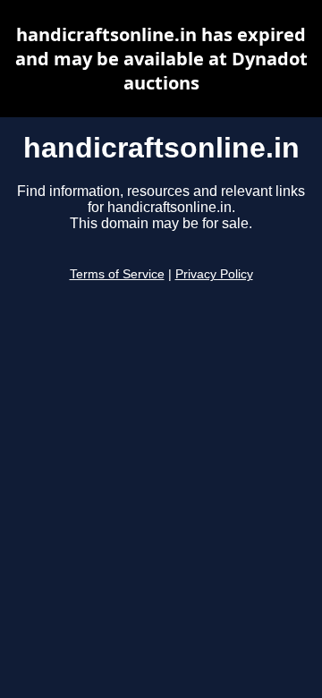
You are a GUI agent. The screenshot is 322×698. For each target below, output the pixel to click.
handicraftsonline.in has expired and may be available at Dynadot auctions (161, 58)
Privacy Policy (214, 274)
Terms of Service (117, 274)
